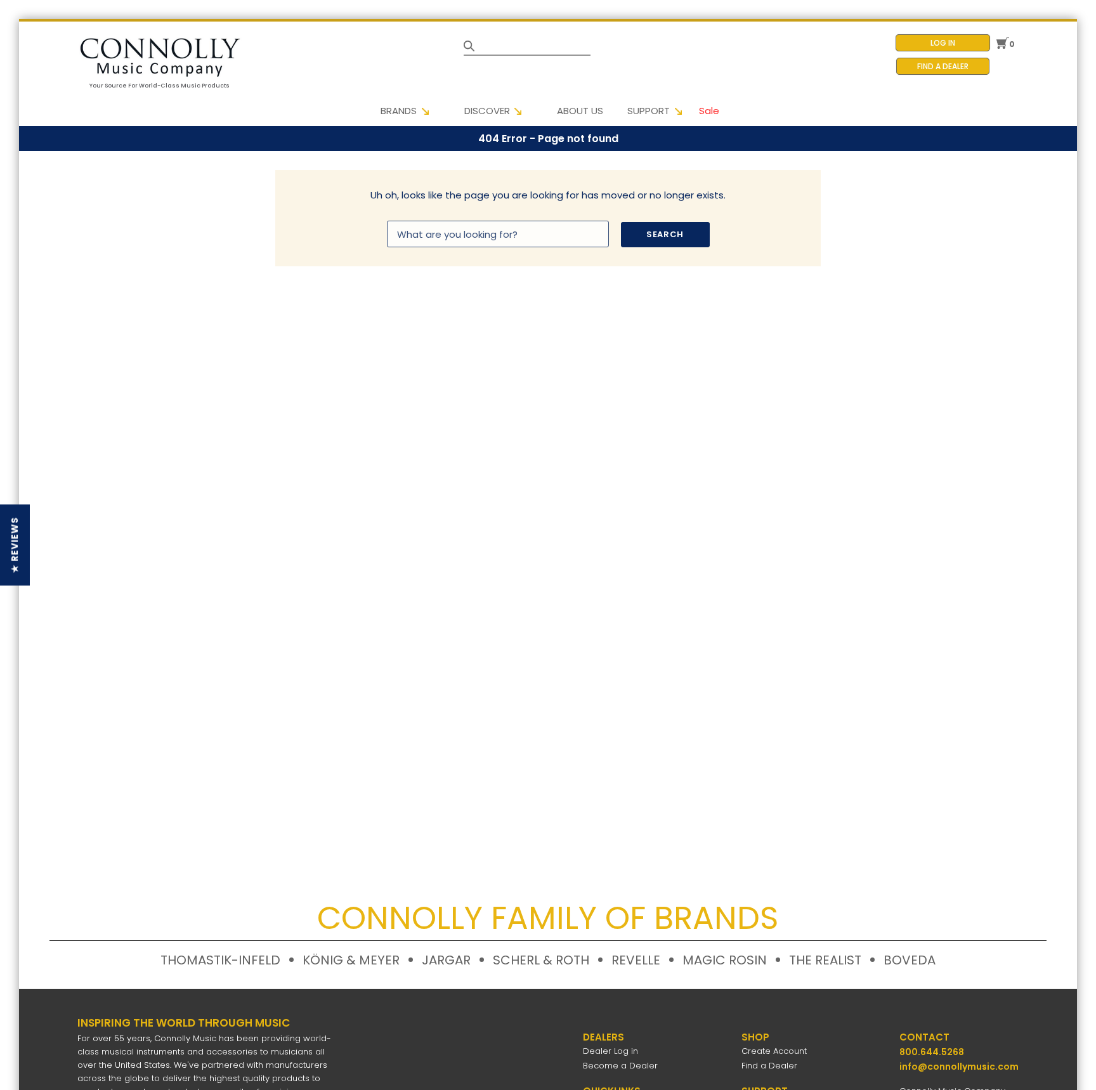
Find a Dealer (769, 1066)
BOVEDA (910, 960)
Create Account (774, 1051)
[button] (15, 545)
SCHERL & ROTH (541, 960)
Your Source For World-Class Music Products (159, 85)
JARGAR (446, 960)
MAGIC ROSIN (724, 960)
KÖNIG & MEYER (351, 960)
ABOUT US (580, 110)
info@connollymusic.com (959, 1066)
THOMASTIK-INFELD (220, 960)
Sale (709, 110)
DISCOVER (487, 110)
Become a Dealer (620, 1066)
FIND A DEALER (943, 66)
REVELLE (635, 960)
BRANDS (399, 110)
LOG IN (942, 42)
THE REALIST (825, 960)
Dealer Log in (610, 1051)
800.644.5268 (931, 1052)
